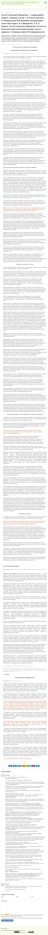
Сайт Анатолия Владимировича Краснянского (20, 2)
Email (17, 896)
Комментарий (4, 900)
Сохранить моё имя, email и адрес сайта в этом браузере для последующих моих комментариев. (23, 918)
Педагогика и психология (15, 44)
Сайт (32, 896)
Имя (2, 896)
